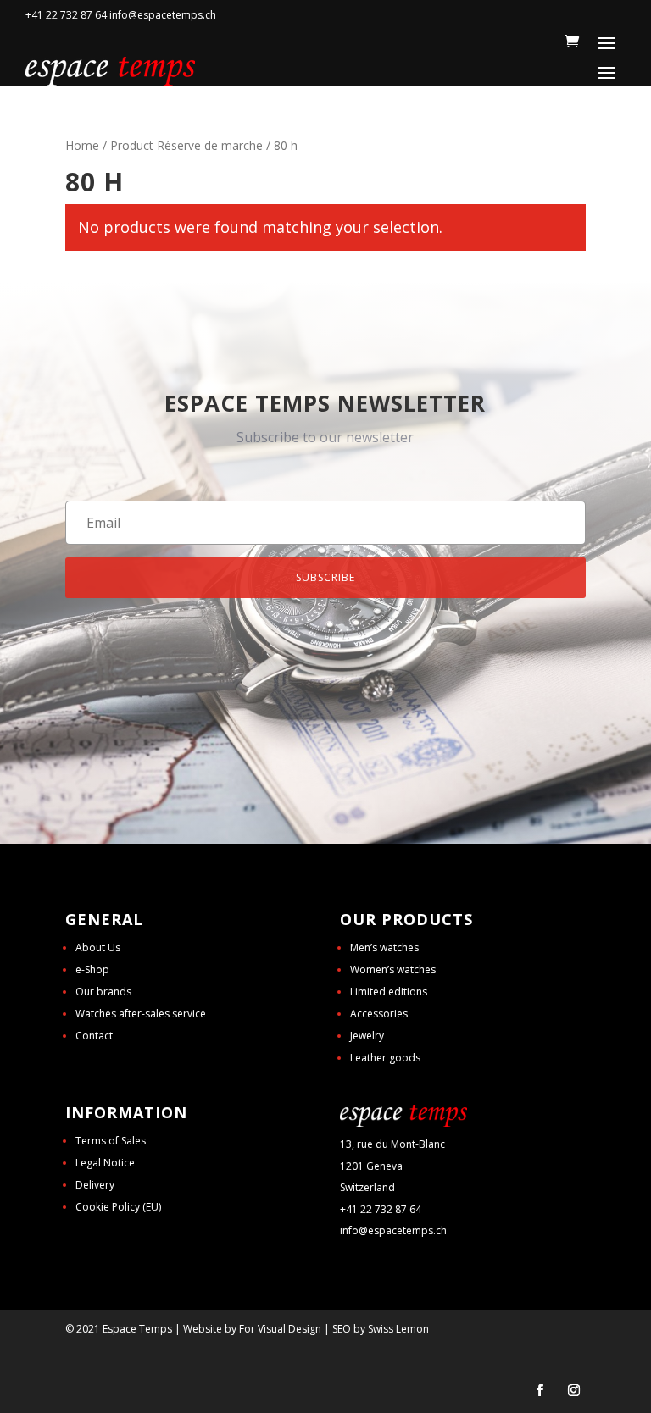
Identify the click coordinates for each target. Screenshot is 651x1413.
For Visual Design (280, 1329)
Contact (94, 1035)
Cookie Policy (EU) (118, 1207)
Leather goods (385, 1057)
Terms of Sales (110, 1140)
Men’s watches (384, 947)
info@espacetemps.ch (393, 1230)
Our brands (103, 991)
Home (82, 145)
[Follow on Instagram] (574, 1390)
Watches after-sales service (140, 1013)
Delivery (94, 1185)
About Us (97, 947)
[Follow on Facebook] (540, 1390)
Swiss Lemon (398, 1329)
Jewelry (367, 1035)
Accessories (379, 1013)
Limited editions (388, 991)
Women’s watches (393, 969)
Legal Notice (105, 1162)
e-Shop (92, 969)
